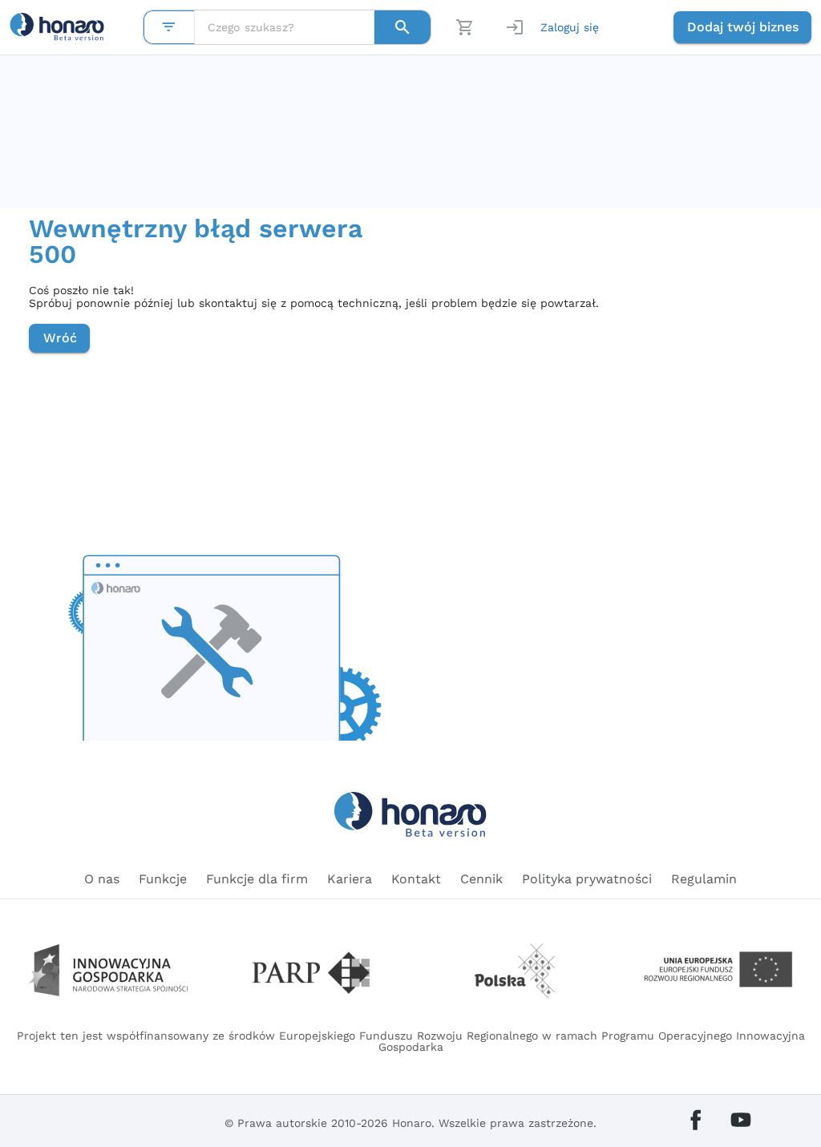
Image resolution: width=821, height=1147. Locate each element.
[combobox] (284, 27)
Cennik (481, 879)
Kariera (349, 879)
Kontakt (416, 879)
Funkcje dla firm (257, 879)
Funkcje (163, 879)
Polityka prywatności (587, 879)
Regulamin (704, 879)
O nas (101, 879)
